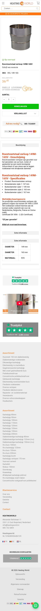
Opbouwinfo (20, 574)
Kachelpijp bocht (9, 456)
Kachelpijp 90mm (9, 417)
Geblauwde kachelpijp (11, 379)
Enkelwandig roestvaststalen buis (16, 382)
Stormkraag (7, 470)
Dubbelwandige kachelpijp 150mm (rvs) (18, 442)
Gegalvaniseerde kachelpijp (13, 368)
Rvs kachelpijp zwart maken (14, 478)
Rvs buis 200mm (9, 453)
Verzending (7, 497)
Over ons (6, 494)
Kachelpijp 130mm (10, 428)
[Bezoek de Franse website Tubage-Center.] (6, 542)
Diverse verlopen (9, 387)
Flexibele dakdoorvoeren (12, 390)
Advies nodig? (13, 123)
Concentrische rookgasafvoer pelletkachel (19, 481)
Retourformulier (20, 594)
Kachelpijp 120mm (10, 426)
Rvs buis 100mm (9, 445)
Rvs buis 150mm (9, 450)
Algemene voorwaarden (20, 584)
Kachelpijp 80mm (9, 415)
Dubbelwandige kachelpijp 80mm (16, 437)
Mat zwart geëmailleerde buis (14, 371)
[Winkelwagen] (38, 3)
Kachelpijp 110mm (10, 423)
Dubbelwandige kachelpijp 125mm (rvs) (18, 439)
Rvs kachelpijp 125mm (12, 448)
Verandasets (8, 395)
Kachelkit (6, 464)
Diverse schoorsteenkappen (14, 398)
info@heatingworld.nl (11, 525)
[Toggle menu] (3, 3)
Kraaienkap (7, 472)
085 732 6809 (8, 528)
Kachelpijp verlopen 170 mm (14, 459)
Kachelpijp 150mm (10, 431)
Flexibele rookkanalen (11, 384)
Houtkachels (8, 401)
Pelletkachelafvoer (10, 373)
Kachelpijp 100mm (10, 420)
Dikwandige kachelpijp (11, 362)
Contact (6, 502)
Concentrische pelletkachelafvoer (16, 376)
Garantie (6, 500)
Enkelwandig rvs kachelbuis (14, 365)
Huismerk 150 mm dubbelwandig (16, 357)
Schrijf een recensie (10, 67)
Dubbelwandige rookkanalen (14, 360)
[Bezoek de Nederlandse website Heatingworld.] (13, 542)
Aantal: (6, 95)
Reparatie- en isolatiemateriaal (15, 393)
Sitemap (20, 589)
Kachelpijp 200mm (10, 434)
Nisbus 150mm (9, 467)
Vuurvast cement (9, 461)
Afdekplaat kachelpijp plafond (14, 475)
